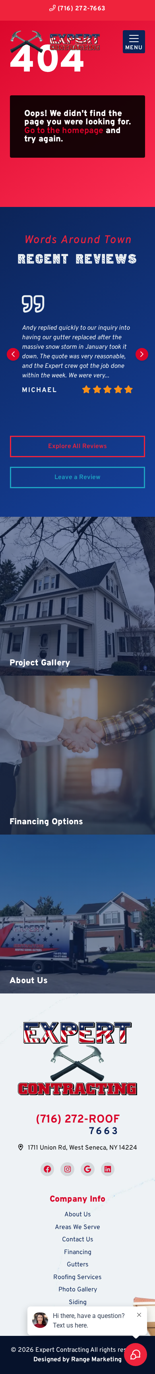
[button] (77, 596)
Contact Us (77, 1240)
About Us (77, 1215)
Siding (78, 1302)
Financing (77, 1252)
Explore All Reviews (77, 446)
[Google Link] (88, 1169)
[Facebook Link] (47, 1169)
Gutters (78, 1265)
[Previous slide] (13, 354)
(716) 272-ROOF (78, 1120)
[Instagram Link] (67, 1169)
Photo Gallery (77, 1290)
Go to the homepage (63, 131)
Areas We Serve (77, 1227)
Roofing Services (77, 1277)
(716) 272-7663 (81, 9)
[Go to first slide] (142, 354)
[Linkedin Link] (108, 1169)
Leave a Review (77, 477)
